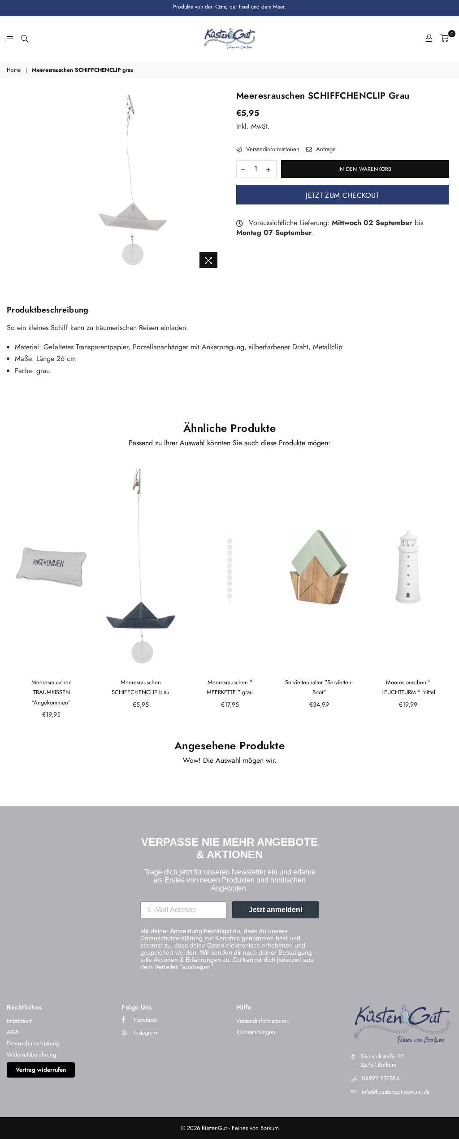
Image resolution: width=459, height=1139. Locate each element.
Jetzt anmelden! (276, 909)
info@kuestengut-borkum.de (396, 1091)
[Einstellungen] (429, 38)
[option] (132, 181)
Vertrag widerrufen (41, 1069)
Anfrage (325, 149)
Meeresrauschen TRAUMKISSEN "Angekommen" (51, 692)
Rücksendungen (255, 1032)
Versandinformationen (271, 149)
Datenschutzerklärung (171, 938)
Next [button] (444, 596)
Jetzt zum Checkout (342, 195)
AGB (12, 1032)
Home (14, 70)
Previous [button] (14, 596)
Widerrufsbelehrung (31, 1054)
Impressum (20, 1021)
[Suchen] (24, 38)
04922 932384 (380, 1078)
